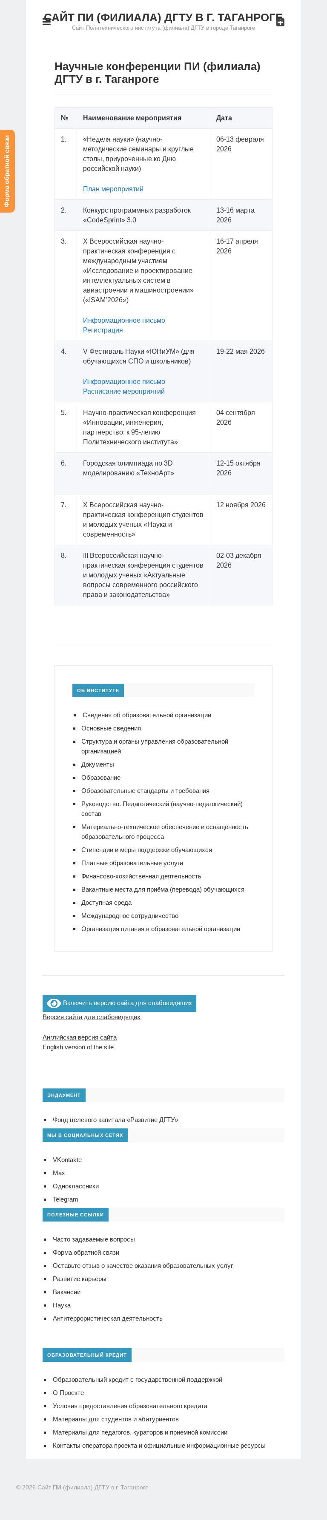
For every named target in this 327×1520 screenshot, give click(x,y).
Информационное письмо (124, 320)
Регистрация (103, 330)
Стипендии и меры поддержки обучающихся (146, 849)
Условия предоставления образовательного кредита (130, 1405)
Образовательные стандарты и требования (145, 790)
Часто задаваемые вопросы (94, 1239)
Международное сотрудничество (129, 915)
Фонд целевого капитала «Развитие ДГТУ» (115, 1119)
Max (59, 1172)
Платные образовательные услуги (132, 863)
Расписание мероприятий (124, 391)
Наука (62, 1305)
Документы (97, 764)
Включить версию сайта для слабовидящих (126, 1002)
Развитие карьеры (79, 1278)
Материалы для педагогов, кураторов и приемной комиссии (140, 1432)
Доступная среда (106, 902)
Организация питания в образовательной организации (160, 928)
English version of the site (78, 1047)
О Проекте (68, 1392)
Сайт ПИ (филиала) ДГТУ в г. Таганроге (163, 17)
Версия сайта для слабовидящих (92, 1016)
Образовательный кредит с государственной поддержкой (137, 1379)
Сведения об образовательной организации (147, 715)
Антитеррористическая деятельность (108, 1318)
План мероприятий (113, 189)
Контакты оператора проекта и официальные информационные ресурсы (159, 1445)
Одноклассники (76, 1186)
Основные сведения (111, 728)
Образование (100, 777)
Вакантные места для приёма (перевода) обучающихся (162, 889)
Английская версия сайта (80, 1037)
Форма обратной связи (86, 1252)
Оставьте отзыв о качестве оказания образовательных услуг (143, 1265)
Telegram (65, 1199)
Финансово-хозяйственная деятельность (141, 876)
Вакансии (66, 1292)
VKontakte (67, 1159)
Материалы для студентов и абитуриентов (116, 1419)
